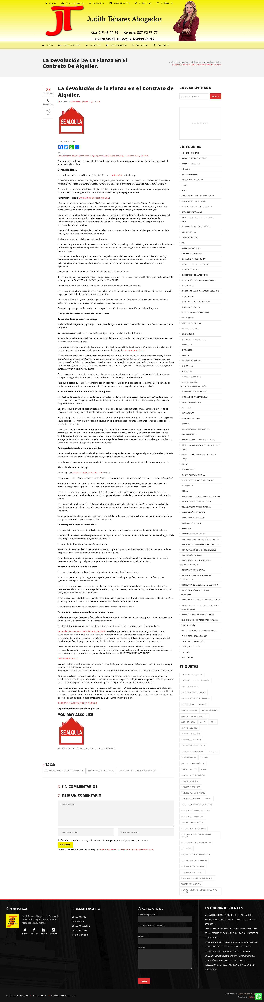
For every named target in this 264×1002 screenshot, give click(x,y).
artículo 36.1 (117, 175)
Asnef (212, 722)
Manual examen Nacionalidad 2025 (198, 440)
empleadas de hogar (191, 739)
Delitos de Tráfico (190, 269)
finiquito (212, 751)
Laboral (186, 423)
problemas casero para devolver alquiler (139, 771)
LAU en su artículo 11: (133, 350)
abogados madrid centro (194, 692)
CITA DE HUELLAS (189, 232)
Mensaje (141, 947)
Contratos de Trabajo (192, 253)
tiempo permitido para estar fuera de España (199, 891)
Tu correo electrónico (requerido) (151, 925)
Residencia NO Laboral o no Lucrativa (200, 585)
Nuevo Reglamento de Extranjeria (198, 480)
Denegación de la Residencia (195, 275)
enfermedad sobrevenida (193, 745)
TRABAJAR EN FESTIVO (191, 646)
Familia (185, 355)
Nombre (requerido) (146, 914)
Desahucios (187, 285)
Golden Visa (187, 366)
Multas (185, 464)
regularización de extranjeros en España (197, 835)
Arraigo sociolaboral (192, 179)
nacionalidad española (193, 763)
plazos (208, 799)
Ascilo (185, 185)
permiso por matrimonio (193, 793)
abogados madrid (190, 686)
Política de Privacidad (64, 995)
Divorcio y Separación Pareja (195, 312)
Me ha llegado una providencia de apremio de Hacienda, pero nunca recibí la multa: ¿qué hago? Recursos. (230, 919)
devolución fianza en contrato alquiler (64, 771)
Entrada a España (190, 328)
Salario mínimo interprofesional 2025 (200, 620)
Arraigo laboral (190, 174)
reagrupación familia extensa (196, 810)
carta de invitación (191, 734)
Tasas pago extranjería (193, 641)
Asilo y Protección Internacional (198, 196)
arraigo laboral (210, 710)
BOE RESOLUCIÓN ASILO (192, 212)
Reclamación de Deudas (193, 517)
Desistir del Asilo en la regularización (200, 291)
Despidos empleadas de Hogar (196, 301)
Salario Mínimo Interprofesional (198, 614)
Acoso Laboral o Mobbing (194, 158)
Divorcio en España (191, 307)
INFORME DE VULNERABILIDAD (195, 397)
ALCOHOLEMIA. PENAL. (191, 163)
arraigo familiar (189, 710)
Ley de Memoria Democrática (195, 429)
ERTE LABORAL (188, 334)
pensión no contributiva (193, 775)
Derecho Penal (79, 930)
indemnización (189, 757)
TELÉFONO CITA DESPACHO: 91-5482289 (77, 703)
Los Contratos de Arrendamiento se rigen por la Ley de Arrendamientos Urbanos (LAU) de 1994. (103, 155)
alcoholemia (188, 704)
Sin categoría (188, 625)
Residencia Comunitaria (193, 570)
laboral (204, 757)
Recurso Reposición (191, 523)
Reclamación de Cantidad (194, 512)
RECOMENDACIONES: (68, 658)
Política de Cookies (17, 995)
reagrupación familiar (192, 816)
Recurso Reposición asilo (194, 828)
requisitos (187, 848)
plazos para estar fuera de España (198, 804)
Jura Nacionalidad (191, 418)
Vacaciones (187, 657)
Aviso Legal (39, 995)
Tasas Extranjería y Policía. (194, 636)
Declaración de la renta (193, 259)
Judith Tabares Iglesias (79, 101)
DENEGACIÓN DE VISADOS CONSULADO (198, 280)
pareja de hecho (189, 769)
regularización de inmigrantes (196, 842)
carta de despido (189, 728)
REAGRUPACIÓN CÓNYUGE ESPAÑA (196, 501)
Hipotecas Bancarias (192, 376)
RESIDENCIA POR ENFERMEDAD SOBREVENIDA (201, 599)
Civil (217, 62)
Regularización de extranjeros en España (201, 544)
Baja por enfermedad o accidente (198, 206)
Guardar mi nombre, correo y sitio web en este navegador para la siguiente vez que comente (104, 840)
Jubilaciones (188, 413)
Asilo (184, 190)
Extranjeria (78, 921)
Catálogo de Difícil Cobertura (196, 226)
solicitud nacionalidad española (197, 878)
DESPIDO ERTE (188, 296)
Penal (185, 491)
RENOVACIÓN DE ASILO (192, 555)
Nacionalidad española (193, 475)
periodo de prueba (190, 781)
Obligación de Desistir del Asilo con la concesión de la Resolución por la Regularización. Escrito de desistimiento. (231, 933)
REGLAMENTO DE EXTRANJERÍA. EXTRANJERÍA (200, 539)
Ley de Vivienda (189, 434)
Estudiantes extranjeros (193, 339)
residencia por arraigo (192, 872)
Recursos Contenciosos (193, 534)
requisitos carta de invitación (196, 854)
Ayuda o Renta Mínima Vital (195, 201)
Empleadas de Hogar (191, 323)
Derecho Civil (79, 916)
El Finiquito (187, 318)
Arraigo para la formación (194, 716)
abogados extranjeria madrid (195, 680)
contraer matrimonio (192, 248)
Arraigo (186, 169)
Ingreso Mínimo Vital (192, 402)
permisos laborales (191, 799)
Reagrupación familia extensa (196, 507)
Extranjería (187, 350)
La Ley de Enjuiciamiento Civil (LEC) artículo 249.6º (82, 631)
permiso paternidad (191, 787)
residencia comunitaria (193, 866)
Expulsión (187, 344)
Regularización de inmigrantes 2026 (199, 550)
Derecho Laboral (81, 926)
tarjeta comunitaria (191, 884)
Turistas (186, 652)
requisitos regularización (194, 860)
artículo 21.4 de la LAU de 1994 (87, 472)
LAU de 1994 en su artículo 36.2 (94, 197)
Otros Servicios (80, 935)
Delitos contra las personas (195, 264)
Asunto (141, 936)
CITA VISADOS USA (189, 237)
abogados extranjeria (192, 674)
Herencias (187, 371)
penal (204, 769)
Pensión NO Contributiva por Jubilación (201, 496)
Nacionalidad (188, 469)
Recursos (186, 528)
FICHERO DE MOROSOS (191, 360)
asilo (202, 722)
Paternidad (187, 485)
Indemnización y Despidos (194, 391)
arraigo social (189, 722)
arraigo (202, 704)
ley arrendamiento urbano (101, 771)
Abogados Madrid (190, 153)
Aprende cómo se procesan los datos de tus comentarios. (127, 849)
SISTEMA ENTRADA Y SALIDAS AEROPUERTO (200, 630)
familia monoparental (192, 751)
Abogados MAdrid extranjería (195, 698)
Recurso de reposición (192, 822)
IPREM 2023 (187, 407)
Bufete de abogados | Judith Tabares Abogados (191, 62)
